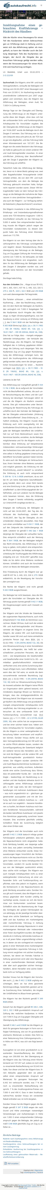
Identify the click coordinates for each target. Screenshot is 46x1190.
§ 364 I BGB (16, 322)
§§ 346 (34, 1007)
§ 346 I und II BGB (18, 1025)
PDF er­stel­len (13, 1163)
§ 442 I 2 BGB (16, 834)
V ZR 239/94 (20, 643)
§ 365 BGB (7, 325)
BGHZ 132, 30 (33, 643)
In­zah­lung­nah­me (30, 1172)
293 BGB (39, 291)
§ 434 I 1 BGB (33, 524)
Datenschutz (23, 1188)
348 (40, 1007)
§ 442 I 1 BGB (36, 601)
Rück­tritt (40, 1172)
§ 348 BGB (12, 1123)
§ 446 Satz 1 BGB (35, 530)
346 (10, 291)
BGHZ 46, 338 (35, 332)
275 (4, 291)
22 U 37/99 (32, 718)
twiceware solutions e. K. (32, 1187)
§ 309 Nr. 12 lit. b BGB (13, 476)
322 (23, 291)
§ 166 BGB (20, 620)
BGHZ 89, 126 (28, 329)
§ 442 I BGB (8, 590)
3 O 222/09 (8, 75)
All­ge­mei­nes (38, 1170)
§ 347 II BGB (22, 1107)
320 (17, 291)
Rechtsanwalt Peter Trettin (27, 1185)
